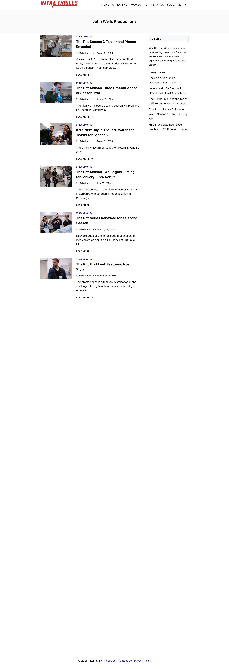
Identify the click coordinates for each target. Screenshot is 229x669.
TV (145, 4)
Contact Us (125, 660)
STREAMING (120, 4)
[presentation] (56, 46)
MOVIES (136, 4)
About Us (110, 660)
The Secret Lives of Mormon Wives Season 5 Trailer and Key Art (168, 114)
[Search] (185, 38)
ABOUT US (157, 4)
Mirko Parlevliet (86, 53)
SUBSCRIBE (174, 4)
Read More (84, 75)
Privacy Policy (142, 660)
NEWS (105, 4)
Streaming (82, 37)
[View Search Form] (186, 5)
